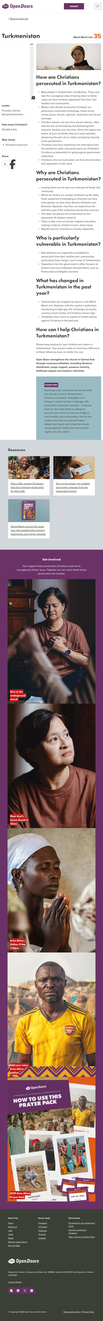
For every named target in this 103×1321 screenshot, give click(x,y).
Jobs (10, 1230)
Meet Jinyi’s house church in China (19, 819)
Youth (10, 1234)
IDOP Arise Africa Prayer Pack (20, 1195)
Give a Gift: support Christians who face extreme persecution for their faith (27, 487)
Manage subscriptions (17, 1242)
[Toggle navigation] (98, 6)
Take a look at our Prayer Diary (81, 1236)
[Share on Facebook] (12, 162)
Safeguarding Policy (72, 1311)
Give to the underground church (18, 695)
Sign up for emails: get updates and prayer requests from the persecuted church (73, 487)
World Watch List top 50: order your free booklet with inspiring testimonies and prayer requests (28, 530)
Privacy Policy (88, 1311)
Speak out (12, 1226)
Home (10, 1223)
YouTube (42, 1234)
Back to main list (19, 18)
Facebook (42, 1223)
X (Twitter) (42, 1226)
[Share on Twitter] (5, 164)
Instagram (42, 1230)
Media (11, 1238)
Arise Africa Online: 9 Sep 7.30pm (18, 944)
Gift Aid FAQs (14, 1245)
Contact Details (15, 1282)
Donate (74, 6)
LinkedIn (42, 1238)
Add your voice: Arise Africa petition (19, 1068)
